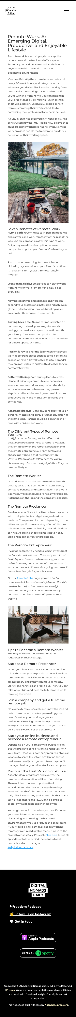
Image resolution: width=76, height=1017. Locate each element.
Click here (51, 835)
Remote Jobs (25, 578)
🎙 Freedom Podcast (25, 906)
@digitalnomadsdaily (20, 847)
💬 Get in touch (22, 921)
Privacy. (10, 990)
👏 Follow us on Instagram (30, 914)
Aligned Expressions (56, 1005)
